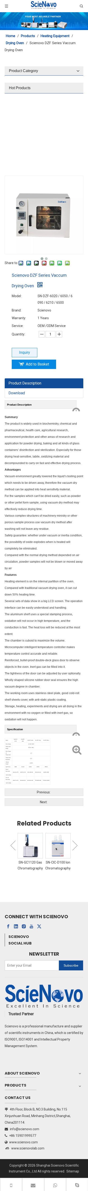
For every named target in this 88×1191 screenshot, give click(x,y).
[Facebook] (8, 926)
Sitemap (72, 1171)
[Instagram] (23, 926)
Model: (17, 296)
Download (16, 393)
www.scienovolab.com (27, 1148)
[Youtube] (31, 926)
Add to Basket (37, 364)
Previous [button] (13, 845)
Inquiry (24, 352)
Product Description (24, 383)
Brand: (16, 310)
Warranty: (19, 318)
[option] (30, 852)
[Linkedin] (15, 926)
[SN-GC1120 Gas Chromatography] (30, 845)
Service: (17, 326)
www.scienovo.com (23, 1142)
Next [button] (75, 845)
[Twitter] (39, 926)
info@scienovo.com (24, 1129)
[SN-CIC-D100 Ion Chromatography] (58, 845)
